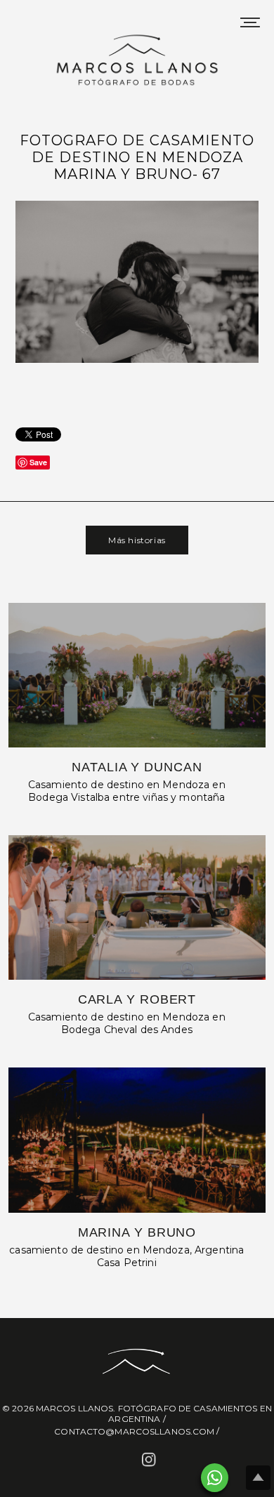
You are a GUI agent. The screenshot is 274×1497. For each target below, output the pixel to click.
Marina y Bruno (137, 1232)
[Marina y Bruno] (137, 1139)
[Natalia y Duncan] (137, 675)
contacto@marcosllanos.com (134, 1431)
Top (258, 1477)
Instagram (150, 1461)
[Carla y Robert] (137, 907)
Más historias (137, 540)
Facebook (123, 1461)
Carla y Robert (137, 999)
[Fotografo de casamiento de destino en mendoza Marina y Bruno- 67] (137, 360)
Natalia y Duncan (137, 767)
